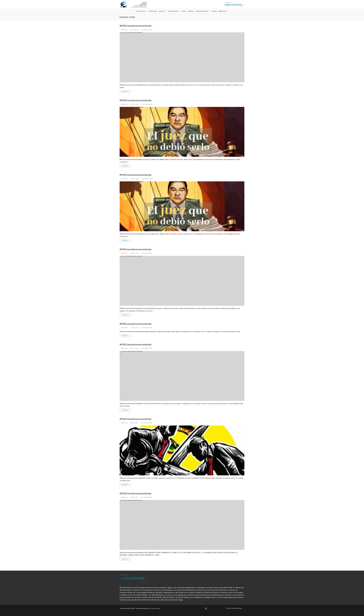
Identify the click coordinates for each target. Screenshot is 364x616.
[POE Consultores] (206, 608)
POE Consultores (147, 29)
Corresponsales (173, 11)
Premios (183, 11)
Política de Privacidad (234, 608)
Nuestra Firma (140, 11)
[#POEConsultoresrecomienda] (182, 57)
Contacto (214, 11)
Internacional (153, 11)
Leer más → (125, 91)
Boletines (191, 11)
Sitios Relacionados (202, 11)
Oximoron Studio (155, 608)
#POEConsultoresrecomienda (135, 25)
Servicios (161, 11)
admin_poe (124, 29)
